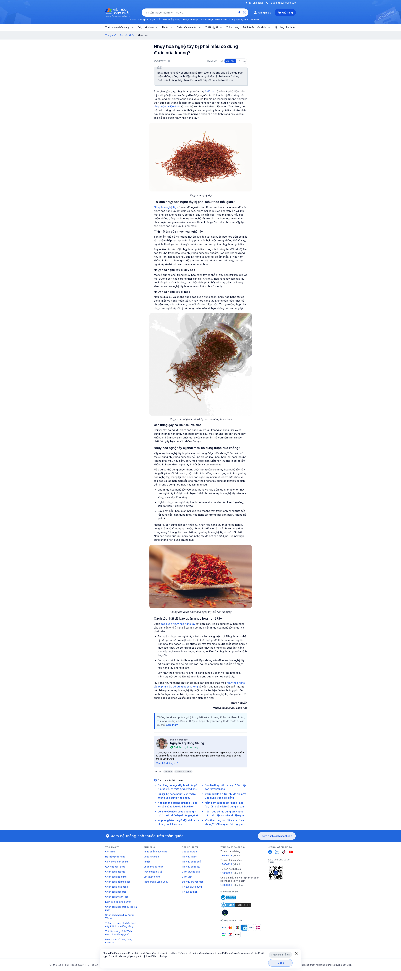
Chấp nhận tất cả (280, 954)
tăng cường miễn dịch (167, 106)
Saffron (209, 91)
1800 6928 (290, 2)
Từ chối (280, 962)
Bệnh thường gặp (191, 871)
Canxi (133, 19)
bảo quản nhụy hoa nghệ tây (178, 623)
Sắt (159, 19)
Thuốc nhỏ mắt (190, 19)
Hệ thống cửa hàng (115, 856)
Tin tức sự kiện (190, 891)
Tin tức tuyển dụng (192, 886)
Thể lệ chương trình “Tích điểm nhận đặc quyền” (118, 933)
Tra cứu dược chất (191, 861)
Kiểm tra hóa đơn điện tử (118, 901)
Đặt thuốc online (152, 876)
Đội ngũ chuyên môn (193, 881)
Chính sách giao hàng (116, 886)
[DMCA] (236, 905)
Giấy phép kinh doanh (116, 861)
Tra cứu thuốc (189, 856)
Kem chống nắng (171, 19)
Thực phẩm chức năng (155, 851)
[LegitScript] (236, 912)
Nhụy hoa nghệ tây (165, 207)
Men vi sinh (221, 19)
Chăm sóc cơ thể (183, 771)
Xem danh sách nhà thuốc (277, 836)
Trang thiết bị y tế (153, 871)
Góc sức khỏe (127, 35)
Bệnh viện (187, 876)
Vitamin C (255, 19)
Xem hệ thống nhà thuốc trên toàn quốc (147, 836)
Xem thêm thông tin (166, 763)
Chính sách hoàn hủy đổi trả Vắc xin (119, 916)
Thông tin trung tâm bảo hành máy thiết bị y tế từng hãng (120, 925)
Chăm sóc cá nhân (153, 866)
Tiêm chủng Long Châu (156, 881)
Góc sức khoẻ (189, 851)
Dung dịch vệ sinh (238, 19)
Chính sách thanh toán (116, 896)
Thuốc (147, 861)
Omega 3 (143, 19)
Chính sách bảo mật (115, 891)
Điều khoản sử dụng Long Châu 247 (118, 941)
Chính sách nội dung (116, 876)
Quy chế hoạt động (115, 866)
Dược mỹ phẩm (151, 856)
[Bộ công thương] (228, 897)
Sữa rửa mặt (206, 19)
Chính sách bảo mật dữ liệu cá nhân (121, 908)
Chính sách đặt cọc (115, 871)
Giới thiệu (110, 851)
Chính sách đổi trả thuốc (117, 881)
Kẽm (152, 19)
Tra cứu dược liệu (191, 866)
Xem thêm (172, 724)
